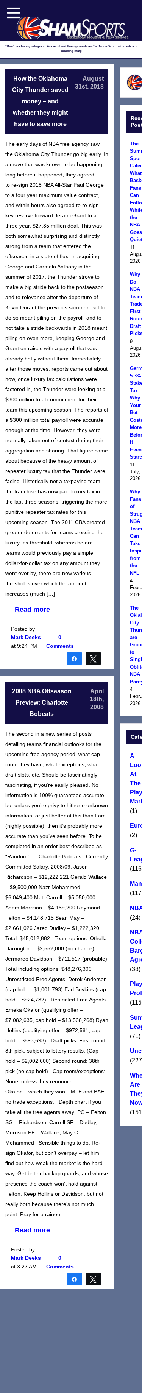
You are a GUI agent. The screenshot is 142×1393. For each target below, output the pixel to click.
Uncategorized (135, 1051)
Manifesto (135, 883)
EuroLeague (135, 825)
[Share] (74, 658)
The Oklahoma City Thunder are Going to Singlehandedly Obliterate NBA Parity (135, 645)
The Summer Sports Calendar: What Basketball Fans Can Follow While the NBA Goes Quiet (135, 192)
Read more (32, 609)
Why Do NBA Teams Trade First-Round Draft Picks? (135, 303)
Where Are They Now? (135, 1089)
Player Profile (135, 988)
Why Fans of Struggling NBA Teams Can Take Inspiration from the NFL (135, 532)
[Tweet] (93, 658)
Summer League (135, 1022)
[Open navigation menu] (14, 13)
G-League (135, 855)
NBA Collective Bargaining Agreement (135, 946)
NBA (135, 908)
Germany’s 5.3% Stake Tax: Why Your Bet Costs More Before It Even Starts (135, 412)
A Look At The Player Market (135, 779)
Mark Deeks (26, 637)
